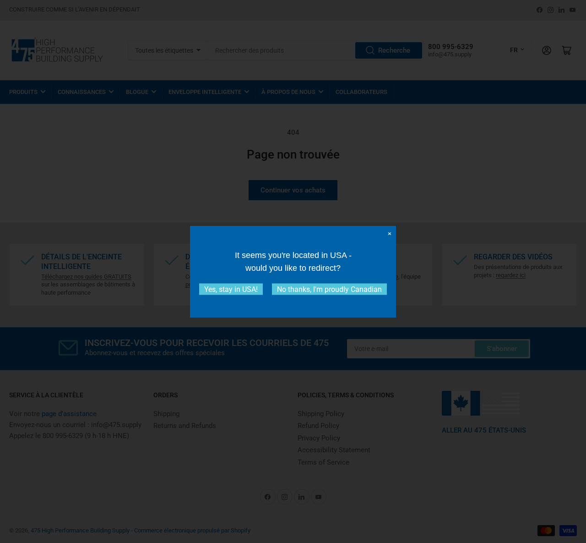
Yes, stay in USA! (231, 289)
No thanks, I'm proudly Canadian (329, 289)
